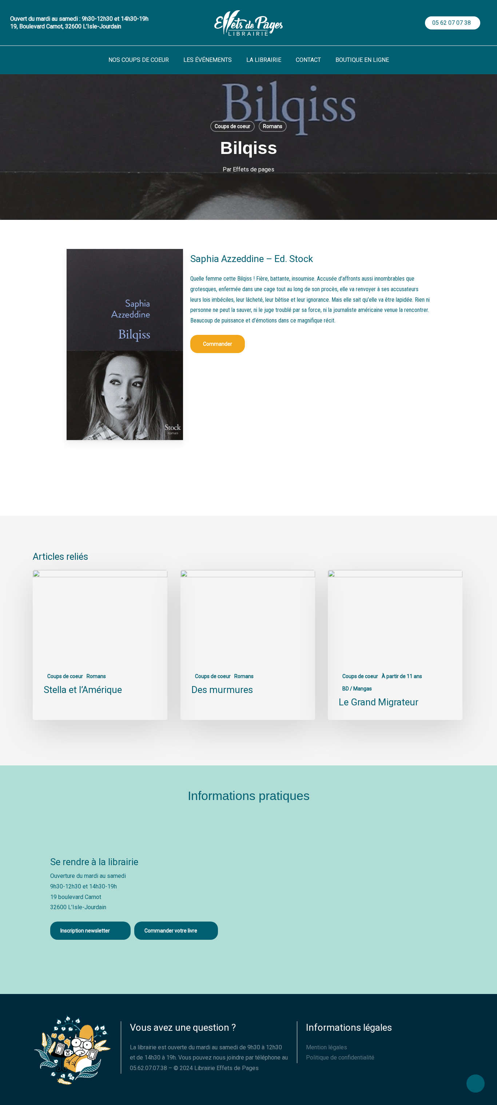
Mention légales (326, 1047)
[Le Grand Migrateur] (395, 645)
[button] (217, 344)
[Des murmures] (247, 645)
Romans (272, 126)
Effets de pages (253, 169)
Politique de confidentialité (340, 1057)
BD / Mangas (357, 689)
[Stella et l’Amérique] (100, 645)
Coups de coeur (232, 126)
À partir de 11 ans (402, 676)
